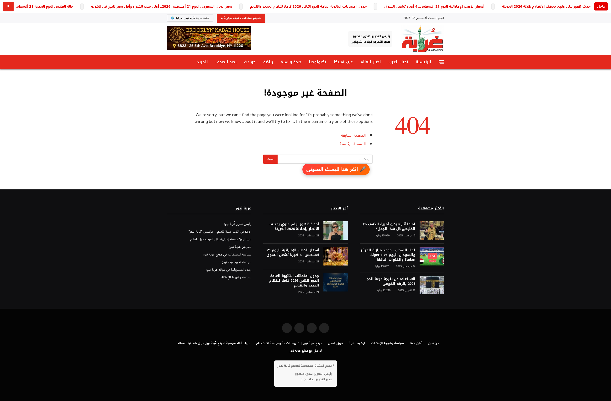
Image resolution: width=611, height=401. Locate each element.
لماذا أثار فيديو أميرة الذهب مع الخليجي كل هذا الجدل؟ (389, 226)
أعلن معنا (416, 343)
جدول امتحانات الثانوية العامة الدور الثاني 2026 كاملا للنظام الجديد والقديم (308, 6)
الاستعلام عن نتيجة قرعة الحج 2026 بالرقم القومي (391, 281)
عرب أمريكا (343, 62)
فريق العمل (335, 343)
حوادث (250, 62)
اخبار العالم (370, 62)
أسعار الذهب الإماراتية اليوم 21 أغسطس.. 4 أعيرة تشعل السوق (434, 6)
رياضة (268, 62)
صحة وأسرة (291, 62)
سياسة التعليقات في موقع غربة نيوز (227, 254)
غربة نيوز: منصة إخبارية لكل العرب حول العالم (220, 239)
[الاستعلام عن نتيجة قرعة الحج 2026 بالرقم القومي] (432, 285)
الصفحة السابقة (353, 135)
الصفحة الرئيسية (353, 144)
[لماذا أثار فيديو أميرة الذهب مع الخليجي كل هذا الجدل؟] (432, 230)
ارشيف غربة (357, 343)
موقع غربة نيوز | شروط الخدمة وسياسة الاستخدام (289, 343)
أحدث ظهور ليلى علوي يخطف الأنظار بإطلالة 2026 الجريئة (546, 6)
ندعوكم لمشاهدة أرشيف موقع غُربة (241, 18)
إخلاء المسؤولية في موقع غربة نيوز (228, 269)
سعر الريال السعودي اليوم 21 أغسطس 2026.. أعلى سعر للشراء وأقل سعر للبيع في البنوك (161, 6)
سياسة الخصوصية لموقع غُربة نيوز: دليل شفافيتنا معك (214, 343)
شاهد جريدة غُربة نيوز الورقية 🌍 (190, 18)
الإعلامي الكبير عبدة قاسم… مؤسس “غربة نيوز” (220, 231)
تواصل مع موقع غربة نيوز (305, 350)
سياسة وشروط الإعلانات (235, 277)
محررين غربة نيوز (240, 246)
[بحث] (169, 62)
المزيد (202, 62)
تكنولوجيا (317, 62)
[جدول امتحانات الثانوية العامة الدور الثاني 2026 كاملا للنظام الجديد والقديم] (335, 282)
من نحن (433, 343)
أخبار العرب (398, 62)
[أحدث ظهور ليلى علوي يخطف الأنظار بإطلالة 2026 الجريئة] (335, 230)
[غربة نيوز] (422, 39)
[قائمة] (441, 62)
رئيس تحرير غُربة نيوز (237, 223)
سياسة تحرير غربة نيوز (236, 262)
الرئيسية (423, 62)
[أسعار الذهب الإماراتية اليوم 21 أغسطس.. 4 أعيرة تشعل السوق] (335, 256)
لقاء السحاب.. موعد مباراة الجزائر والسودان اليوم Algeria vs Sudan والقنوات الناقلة (388, 255)
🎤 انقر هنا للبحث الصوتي (336, 169)
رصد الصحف (226, 62)
